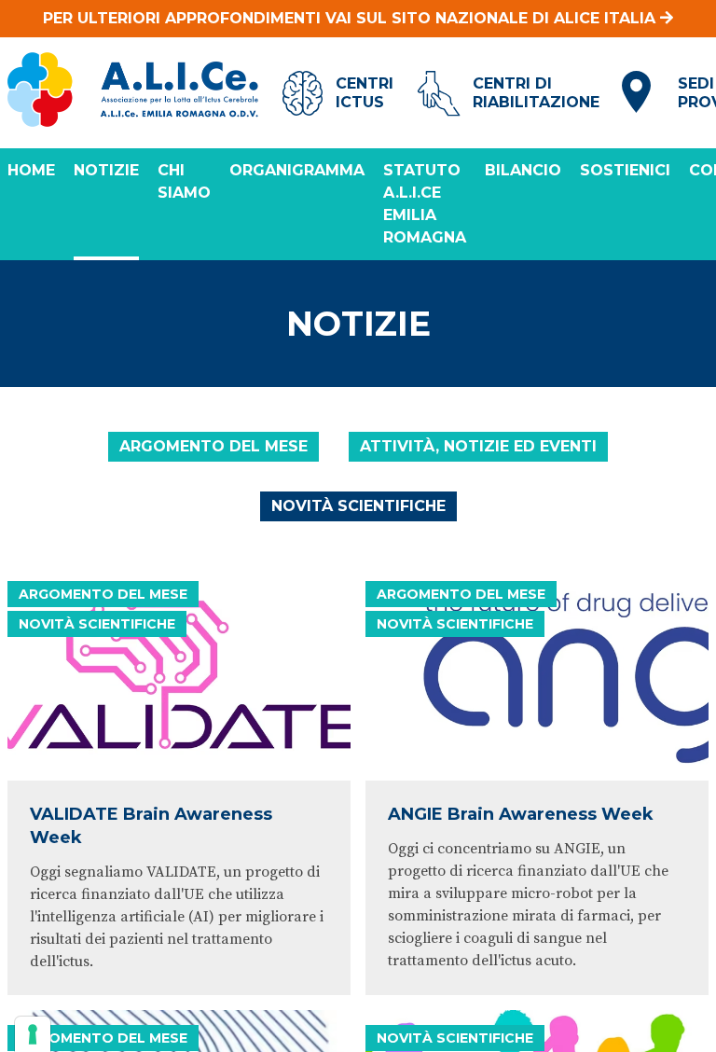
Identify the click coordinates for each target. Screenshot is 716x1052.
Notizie (106, 170)
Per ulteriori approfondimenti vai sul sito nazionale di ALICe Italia (351, 18)
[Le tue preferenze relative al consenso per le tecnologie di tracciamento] (32, 1034)
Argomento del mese (213, 446)
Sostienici (625, 170)
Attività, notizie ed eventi (478, 446)
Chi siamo (184, 181)
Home (31, 170)
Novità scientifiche (358, 506)
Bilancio (523, 170)
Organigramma (297, 170)
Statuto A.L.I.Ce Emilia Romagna (424, 203)
